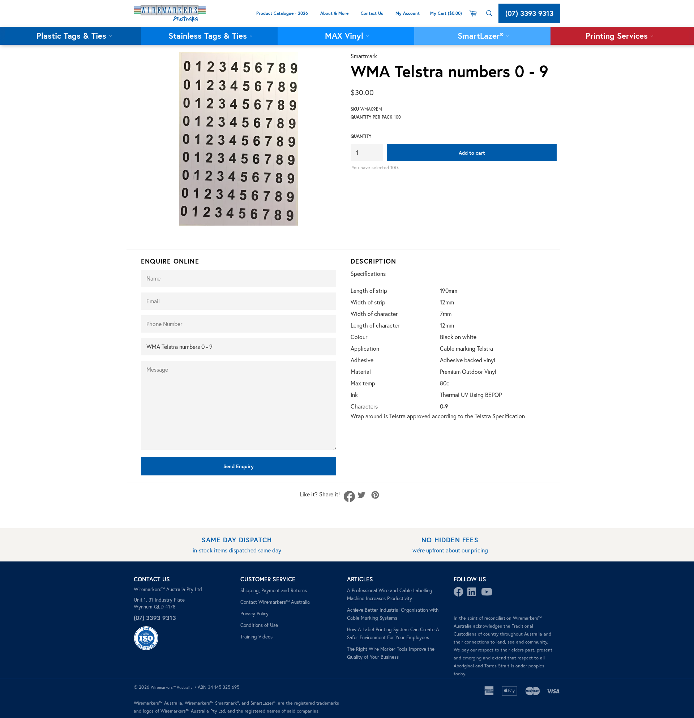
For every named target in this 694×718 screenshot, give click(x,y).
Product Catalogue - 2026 (282, 13)
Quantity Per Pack (372, 117)
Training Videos (256, 636)
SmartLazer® (482, 35)
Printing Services (618, 35)
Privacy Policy (254, 613)
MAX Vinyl (345, 35)
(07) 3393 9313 (529, 13)
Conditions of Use (259, 625)
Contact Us (372, 13)
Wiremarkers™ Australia (172, 687)
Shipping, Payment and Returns (273, 590)
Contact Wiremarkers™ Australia (275, 602)
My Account (408, 13)
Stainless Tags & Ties (208, 35)
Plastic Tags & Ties (73, 35)
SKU (355, 109)
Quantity (361, 136)
